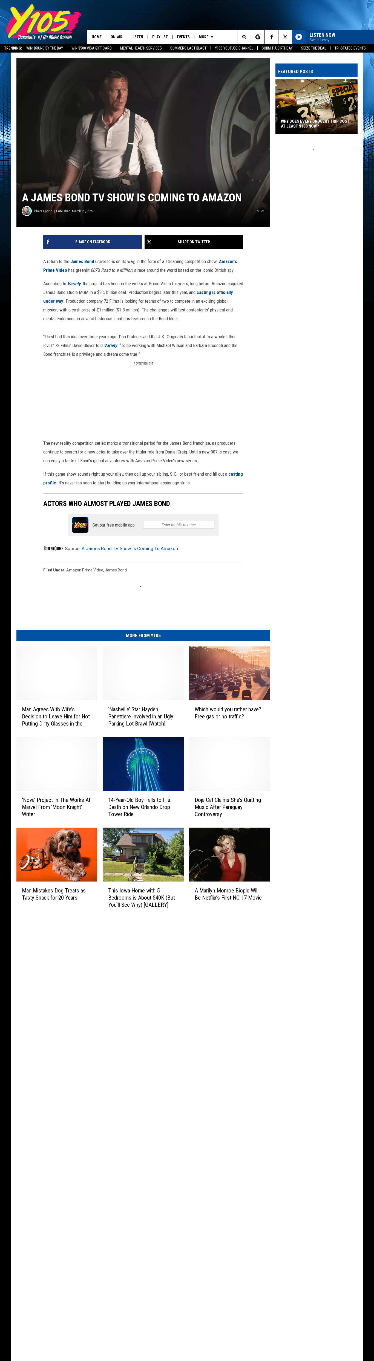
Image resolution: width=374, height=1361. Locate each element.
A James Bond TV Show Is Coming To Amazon (130, 548)
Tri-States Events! (351, 48)
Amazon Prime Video (84, 570)
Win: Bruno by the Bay (44, 48)
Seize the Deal (313, 48)
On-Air (116, 37)
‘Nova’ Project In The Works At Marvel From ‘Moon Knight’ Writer (56, 807)
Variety (74, 283)
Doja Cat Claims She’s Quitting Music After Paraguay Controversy (228, 807)
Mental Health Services (141, 48)
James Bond (82, 261)
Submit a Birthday (277, 48)
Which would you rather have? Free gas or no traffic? (228, 713)
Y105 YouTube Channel (234, 48)
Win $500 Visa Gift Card (91, 48)
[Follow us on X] (285, 37)
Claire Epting (43, 211)
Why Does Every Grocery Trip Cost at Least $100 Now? (315, 124)
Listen (137, 37)
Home (97, 37)
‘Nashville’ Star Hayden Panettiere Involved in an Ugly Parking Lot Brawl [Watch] (140, 716)
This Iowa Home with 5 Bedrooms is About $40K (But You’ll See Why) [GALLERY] (141, 897)
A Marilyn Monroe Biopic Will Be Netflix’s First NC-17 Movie (228, 894)
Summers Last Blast (188, 48)
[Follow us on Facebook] (271, 37)
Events (183, 37)
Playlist (160, 37)
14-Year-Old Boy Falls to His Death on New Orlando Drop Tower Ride (139, 807)
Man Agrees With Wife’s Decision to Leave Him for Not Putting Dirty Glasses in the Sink (56, 716)
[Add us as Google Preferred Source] (257, 37)
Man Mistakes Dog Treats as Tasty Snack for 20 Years (54, 894)
